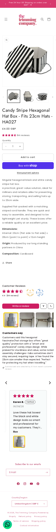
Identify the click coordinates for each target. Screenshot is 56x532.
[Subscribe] (46, 472)
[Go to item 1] (10, 319)
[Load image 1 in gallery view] (13, 96)
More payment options (28, 172)
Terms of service (21, 521)
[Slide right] (52, 97)
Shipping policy (39, 521)
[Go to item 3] (43, 319)
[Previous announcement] (5, 4)
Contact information (29, 525)
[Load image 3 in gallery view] (42, 96)
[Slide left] (3, 97)
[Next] (49, 383)
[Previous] (7, 383)
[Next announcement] (50, 4)
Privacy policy (40, 516)
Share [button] (9, 262)
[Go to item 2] (27, 319)
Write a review (20, 306)
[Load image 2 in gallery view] (28, 96)
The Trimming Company (26, 512)
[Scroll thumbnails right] (50, 320)
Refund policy (25, 516)
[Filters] (43, 306)
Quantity (6, 140)
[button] (6, 19)
